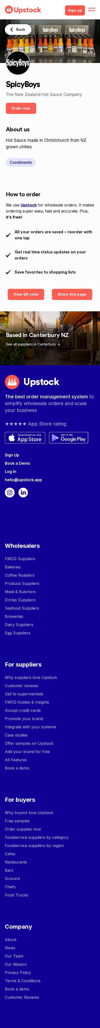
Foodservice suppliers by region (34, 845)
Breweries (14, 616)
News (10, 947)
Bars (9, 870)
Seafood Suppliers (22, 608)
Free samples (17, 820)
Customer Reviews (22, 997)
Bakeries (13, 567)
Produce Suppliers (22, 583)
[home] (33, 9)
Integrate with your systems (30, 726)
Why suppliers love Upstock (31, 677)
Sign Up (12, 455)
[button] (91, 10)
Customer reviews (21, 685)
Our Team (14, 956)
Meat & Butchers (20, 591)
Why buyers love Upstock (29, 812)
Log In (10, 471)
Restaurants (16, 862)
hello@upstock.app (23, 479)
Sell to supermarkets (24, 693)
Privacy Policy (18, 972)
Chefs (10, 886)
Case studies (16, 735)
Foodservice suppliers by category (36, 837)
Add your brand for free (27, 751)
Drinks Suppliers (20, 599)
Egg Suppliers (17, 632)
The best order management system (47, 397)
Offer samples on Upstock (29, 743)
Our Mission (16, 964)
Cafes (10, 853)
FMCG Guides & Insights (27, 702)
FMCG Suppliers (20, 558)
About (10, 939)
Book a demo (17, 768)
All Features (16, 759)
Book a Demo (17, 463)
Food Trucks (16, 895)
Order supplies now (23, 829)
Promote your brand (24, 718)
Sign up (75, 10)
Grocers (12, 878)
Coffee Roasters (19, 575)
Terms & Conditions (23, 980)
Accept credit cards (23, 710)
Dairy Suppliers (19, 624)
